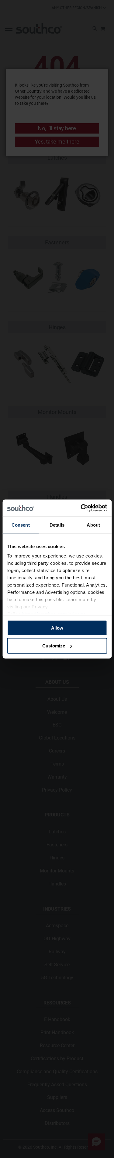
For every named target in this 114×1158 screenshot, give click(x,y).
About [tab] (93, 524)
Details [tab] (57, 524)
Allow (57, 627)
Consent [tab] (21, 524)
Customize (53, 645)
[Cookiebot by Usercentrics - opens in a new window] (81, 508)
